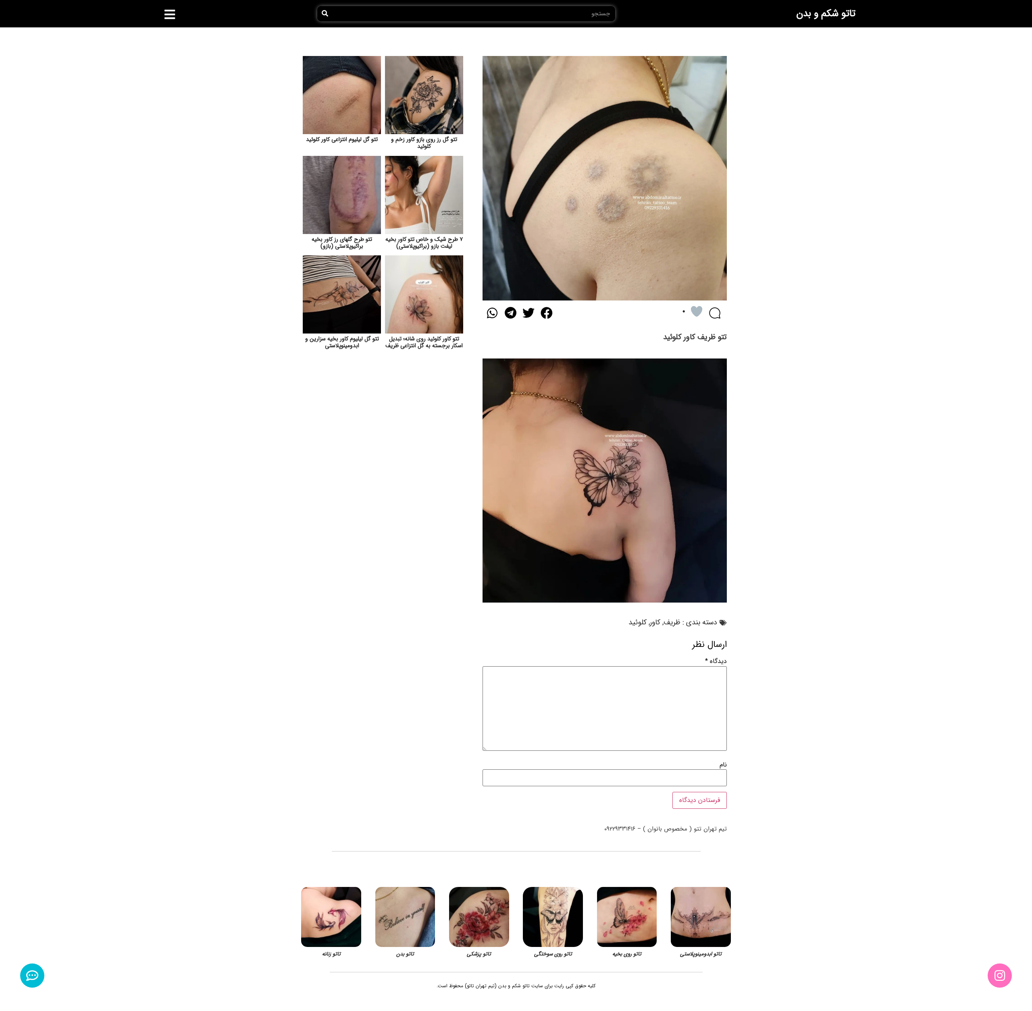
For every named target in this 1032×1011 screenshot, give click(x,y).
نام (723, 765)
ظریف (672, 622)
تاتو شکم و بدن (825, 13)
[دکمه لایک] (697, 311)
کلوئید (637, 622)
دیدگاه (716, 661)
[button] (170, 14)
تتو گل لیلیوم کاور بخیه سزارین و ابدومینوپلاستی (342, 342)
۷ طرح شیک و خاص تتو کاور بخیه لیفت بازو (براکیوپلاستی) (424, 243)
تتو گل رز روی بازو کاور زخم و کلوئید (424, 143)
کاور (655, 622)
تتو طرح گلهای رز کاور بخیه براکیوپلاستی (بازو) (342, 243)
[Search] (325, 13)
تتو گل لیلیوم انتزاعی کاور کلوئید (342, 139)
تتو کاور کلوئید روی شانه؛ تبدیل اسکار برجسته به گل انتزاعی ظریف (424, 342)
